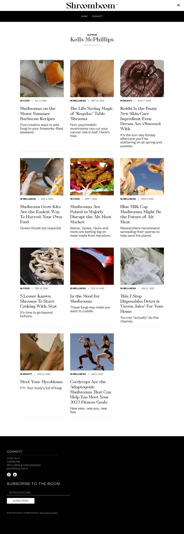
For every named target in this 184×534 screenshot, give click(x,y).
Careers (13, 462)
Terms (42, 513)
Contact (13, 458)
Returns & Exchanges (24, 465)
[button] (97, 16)
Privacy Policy (52, 513)
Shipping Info (17, 469)
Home (84, 16)
